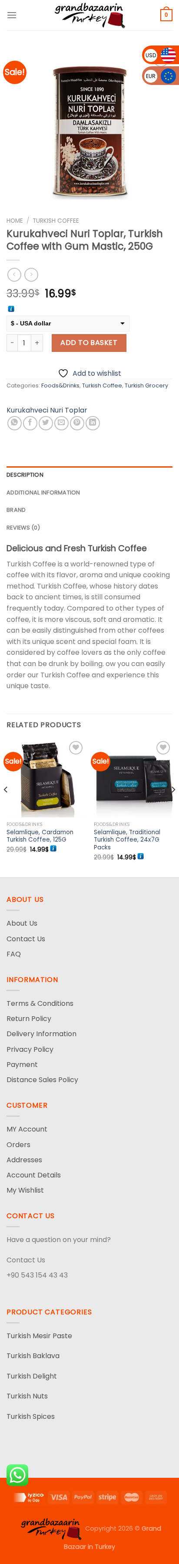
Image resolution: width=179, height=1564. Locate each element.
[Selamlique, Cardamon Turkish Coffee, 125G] (46, 778)
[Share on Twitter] (46, 423)
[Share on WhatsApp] (14, 423)
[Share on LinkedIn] (93, 423)
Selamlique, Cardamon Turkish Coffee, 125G (40, 836)
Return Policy (29, 1019)
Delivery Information (41, 1034)
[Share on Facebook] (30, 423)
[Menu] (12, 15)
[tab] (89, 475)
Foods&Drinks (60, 385)
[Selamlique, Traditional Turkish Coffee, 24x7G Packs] (133, 778)
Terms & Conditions (40, 1003)
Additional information (43, 492)
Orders (18, 1145)
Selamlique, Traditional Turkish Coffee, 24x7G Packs (127, 840)
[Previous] (6, 807)
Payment (22, 1065)
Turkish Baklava (33, 1356)
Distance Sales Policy (42, 1080)
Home (15, 221)
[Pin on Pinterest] (77, 423)
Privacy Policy (30, 1049)
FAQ (14, 954)
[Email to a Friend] (61, 423)
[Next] (173, 807)
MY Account (27, 1129)
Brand (16, 510)
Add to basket (88, 343)
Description (25, 474)
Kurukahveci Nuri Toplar (47, 410)
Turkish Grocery (146, 385)
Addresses (24, 1160)
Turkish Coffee (56, 221)
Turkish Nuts (27, 1396)
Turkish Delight (32, 1376)
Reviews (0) (23, 527)
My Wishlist (25, 1190)
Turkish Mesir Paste (39, 1336)
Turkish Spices (31, 1416)
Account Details (34, 1175)
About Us (22, 923)
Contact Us (26, 939)
